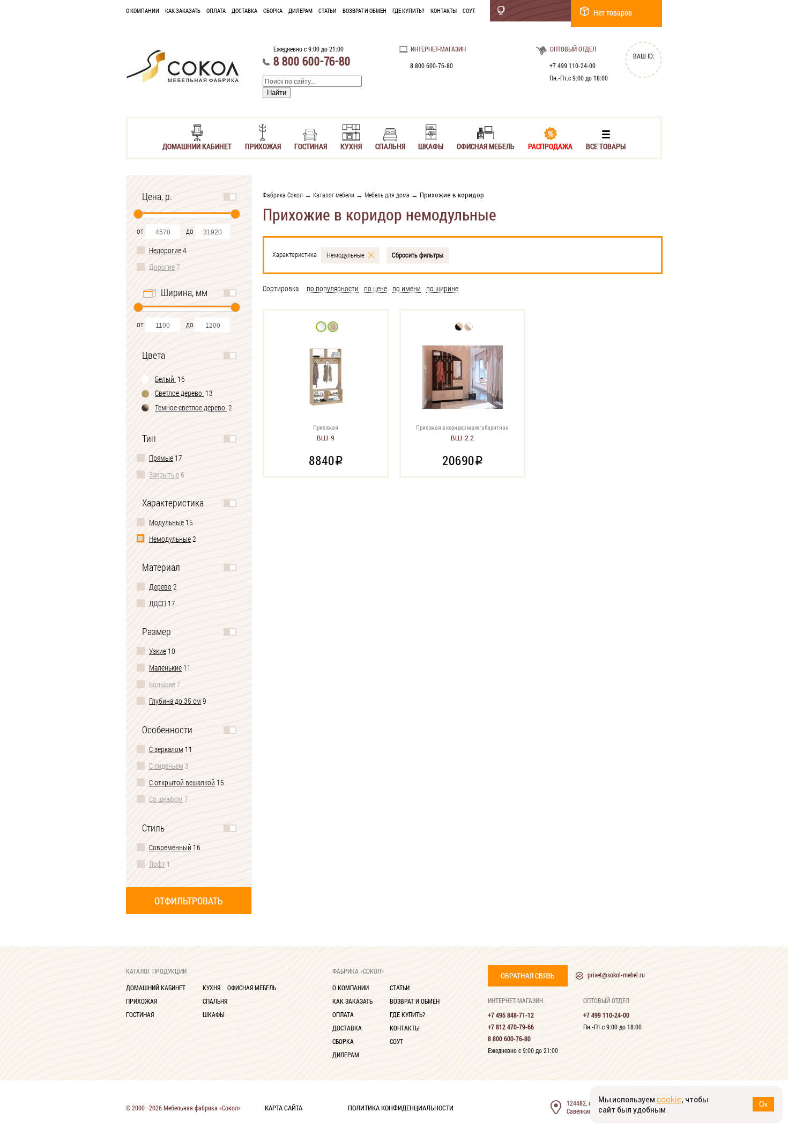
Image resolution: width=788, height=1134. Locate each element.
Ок (763, 1104)
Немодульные (170, 539)
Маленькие (165, 667)
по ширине (442, 289)
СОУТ (469, 10)
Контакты (443, 10)
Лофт (157, 864)
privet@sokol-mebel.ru (616, 974)
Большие (162, 684)
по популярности (333, 289)
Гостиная (310, 145)
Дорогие (162, 267)
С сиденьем (166, 766)
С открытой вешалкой (182, 782)
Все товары (606, 145)
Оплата (216, 10)
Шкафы (430, 145)
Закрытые (164, 474)
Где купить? (408, 10)
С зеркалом (166, 749)
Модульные (166, 522)
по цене (375, 289)
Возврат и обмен (364, 10)
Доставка (244, 10)
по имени (406, 289)
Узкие (157, 651)
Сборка (273, 10)
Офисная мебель (486, 145)
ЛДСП (157, 603)
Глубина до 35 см (175, 701)
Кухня (351, 145)
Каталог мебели (333, 194)
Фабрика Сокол (283, 194)
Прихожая (263, 145)
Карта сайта (283, 1107)
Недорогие (165, 250)
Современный (170, 847)
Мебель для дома (387, 194)
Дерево (160, 586)
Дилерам (300, 10)
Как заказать (182, 10)
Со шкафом (166, 799)
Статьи (327, 10)
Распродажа (550, 145)
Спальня (390, 145)
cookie (669, 1099)
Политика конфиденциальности (401, 1107)
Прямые (161, 458)
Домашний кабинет (197, 145)
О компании (142, 10)
